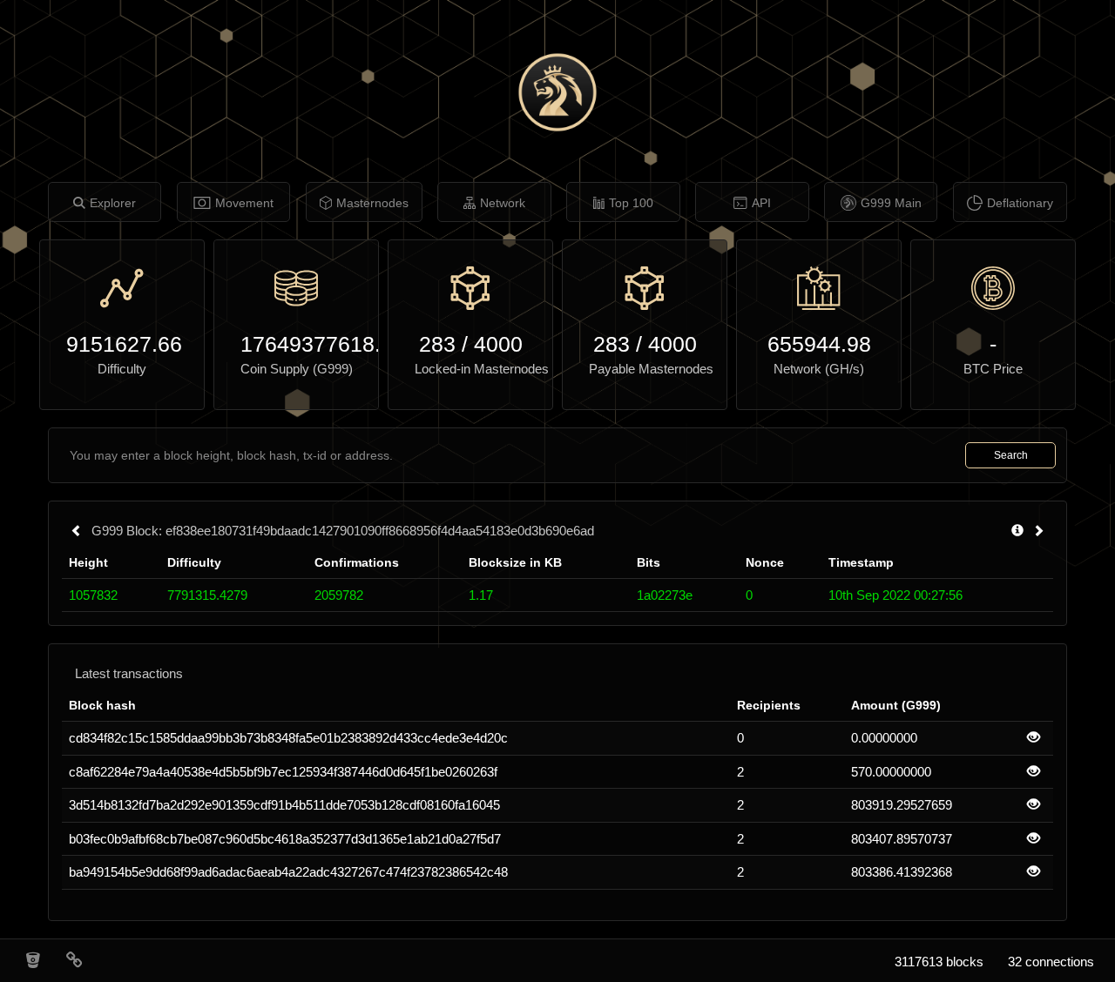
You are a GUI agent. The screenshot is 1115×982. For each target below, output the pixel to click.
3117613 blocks (939, 961)
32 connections (1051, 961)
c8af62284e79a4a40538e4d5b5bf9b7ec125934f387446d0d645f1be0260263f (283, 771)
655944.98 (819, 344)
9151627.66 (122, 344)
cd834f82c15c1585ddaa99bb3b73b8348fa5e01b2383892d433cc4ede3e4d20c (288, 737)
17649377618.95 (296, 344)
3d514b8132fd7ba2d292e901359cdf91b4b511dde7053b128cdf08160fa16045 (284, 804)
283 (437, 344)
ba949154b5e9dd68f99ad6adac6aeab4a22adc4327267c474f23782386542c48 (288, 871)
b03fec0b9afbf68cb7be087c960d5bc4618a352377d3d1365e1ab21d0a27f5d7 (285, 838)
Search (1011, 455)
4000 (498, 344)
